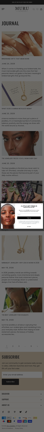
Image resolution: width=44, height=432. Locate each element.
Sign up (29, 218)
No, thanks (29, 226)
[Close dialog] (42, 204)
